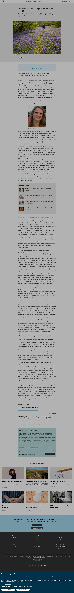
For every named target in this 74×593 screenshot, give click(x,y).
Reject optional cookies (23, 589)
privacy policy (8, 583)
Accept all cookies (8, 589)
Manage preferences (6, 586)
